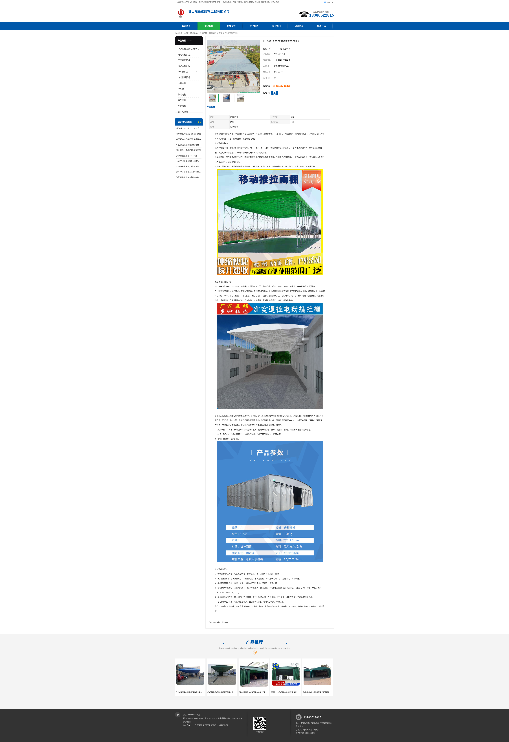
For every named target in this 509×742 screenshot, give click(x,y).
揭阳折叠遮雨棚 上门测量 (186, 156)
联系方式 (321, 26)
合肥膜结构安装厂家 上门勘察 (188, 134)
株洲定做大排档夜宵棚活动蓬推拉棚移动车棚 (315, 692)
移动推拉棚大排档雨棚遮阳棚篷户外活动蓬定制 (252, 692)
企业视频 (231, 26)
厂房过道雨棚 (184, 60)
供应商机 (209, 26)
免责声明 (206, 725)
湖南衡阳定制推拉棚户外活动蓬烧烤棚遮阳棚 (188, 692)
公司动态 (299, 26)
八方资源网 (197, 725)
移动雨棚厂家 (184, 66)
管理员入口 (215, 725)
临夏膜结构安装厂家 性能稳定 (188, 139)
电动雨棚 (182, 100)
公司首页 (186, 26)
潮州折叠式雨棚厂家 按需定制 (188, 150)
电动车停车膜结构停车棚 (189, 49)
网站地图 (224, 725)
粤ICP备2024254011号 (209, 718)
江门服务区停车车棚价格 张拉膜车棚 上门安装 (188, 177)
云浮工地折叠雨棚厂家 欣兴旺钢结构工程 (188, 161)
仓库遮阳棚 (183, 112)
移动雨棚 (203, 33)
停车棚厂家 (183, 72)
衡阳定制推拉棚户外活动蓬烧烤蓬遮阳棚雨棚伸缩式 (223, 692)
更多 (199, 122)
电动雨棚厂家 (184, 55)
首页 (186, 33)
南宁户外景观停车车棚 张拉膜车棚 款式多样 (188, 172)
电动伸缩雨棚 (184, 77)
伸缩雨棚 (182, 106)
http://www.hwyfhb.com (218, 622)
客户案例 (254, 26)
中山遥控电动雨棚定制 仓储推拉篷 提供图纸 (188, 145)
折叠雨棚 (182, 83)
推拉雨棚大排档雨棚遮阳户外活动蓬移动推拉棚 (284, 692)
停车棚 (181, 89)
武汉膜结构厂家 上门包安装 (187, 128)
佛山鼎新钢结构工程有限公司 (229, 718)
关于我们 (276, 26)
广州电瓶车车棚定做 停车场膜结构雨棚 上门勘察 (188, 167)
